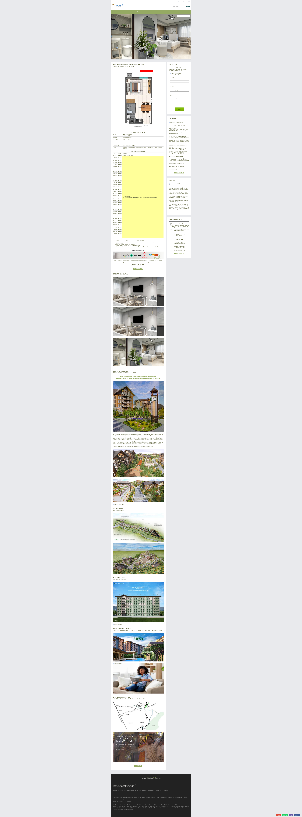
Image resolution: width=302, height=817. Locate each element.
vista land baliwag (118, 797)
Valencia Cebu (164, 807)
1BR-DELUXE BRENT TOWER (152, 378)
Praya (168, 806)
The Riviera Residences (143, 807)
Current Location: (173, 90)
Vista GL (177, 807)
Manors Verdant (145, 806)
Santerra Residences (180, 806)
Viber (291, 815)
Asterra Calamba (149, 804)
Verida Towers (171, 807)
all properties (120, 799)
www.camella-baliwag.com (120, 811)
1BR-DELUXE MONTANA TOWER (136, 378)
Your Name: (172, 77)
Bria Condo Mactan (168, 804)
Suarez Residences (118, 807)
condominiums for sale (132, 797)
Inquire (278, 815)
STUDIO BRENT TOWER (122, 378)
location (124, 797)
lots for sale (142, 797)
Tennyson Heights (127, 807)
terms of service (183, 797)
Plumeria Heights (162, 806)
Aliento (121, 804)
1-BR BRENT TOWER (151, 376)
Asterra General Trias (158, 804)
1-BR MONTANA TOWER (126, 376)
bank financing (164, 797)
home (138, 12)
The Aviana (134, 807)
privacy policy (176, 797)
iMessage (297, 815)
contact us (162, 12)
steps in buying (156, 797)
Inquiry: (171, 95)
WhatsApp (285, 815)
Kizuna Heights (129, 806)
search (114, 799)
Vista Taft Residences (118, 809)
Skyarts (187, 806)
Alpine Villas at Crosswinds (139, 804)
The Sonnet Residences (154, 807)
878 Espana (116, 804)
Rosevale (173, 806)
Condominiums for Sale (149, 12)
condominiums (149, 797)
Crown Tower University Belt (119, 806)
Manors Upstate (137, 806)
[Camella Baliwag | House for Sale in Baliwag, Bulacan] (117, 7)
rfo (138, 797)
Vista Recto (182, 807)
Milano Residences (154, 806)
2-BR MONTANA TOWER (138, 376)
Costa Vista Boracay (178, 804)
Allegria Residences (128, 804)
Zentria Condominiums (128, 809)
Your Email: (172, 86)
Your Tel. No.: (172, 82)
